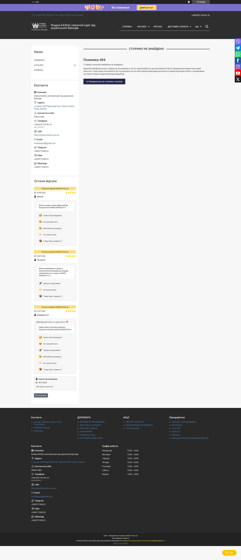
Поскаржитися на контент (130, 541)
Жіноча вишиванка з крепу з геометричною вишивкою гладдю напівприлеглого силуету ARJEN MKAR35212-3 (53, 272)
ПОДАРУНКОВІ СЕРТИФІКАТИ (139, 425)
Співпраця (38, 431)
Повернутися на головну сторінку (106, 81)
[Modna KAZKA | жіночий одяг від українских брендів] (39, 27)
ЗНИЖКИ (38, 70)
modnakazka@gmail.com (44, 143)
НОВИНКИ (39, 60)
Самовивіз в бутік (42, 428)
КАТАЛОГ (142, 26)
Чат (231, 553)
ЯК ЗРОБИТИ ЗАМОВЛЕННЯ (92, 422)
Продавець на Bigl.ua (120, 538)
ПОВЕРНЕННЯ (86, 431)
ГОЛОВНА (127, 26)
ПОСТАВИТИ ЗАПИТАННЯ (91, 438)
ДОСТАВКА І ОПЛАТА (178, 26)
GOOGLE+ (176, 431)
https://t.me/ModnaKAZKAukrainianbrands (190, 438)
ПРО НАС (158, 26)
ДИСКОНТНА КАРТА (135, 422)
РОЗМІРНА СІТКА (87, 435)
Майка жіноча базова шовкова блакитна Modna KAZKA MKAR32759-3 (55, 328)
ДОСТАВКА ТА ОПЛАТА (90, 425)
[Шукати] (206, 27)
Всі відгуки (40, 395)
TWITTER (176, 428)
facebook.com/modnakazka (184, 422)
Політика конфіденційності (154, 541)
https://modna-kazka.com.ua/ (46, 135)
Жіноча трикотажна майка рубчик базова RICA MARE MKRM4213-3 (53, 206)
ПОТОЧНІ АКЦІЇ (132, 428)
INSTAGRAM (177, 425)
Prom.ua (134, 536)
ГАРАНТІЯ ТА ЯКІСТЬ (89, 428)
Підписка (176, 435)
